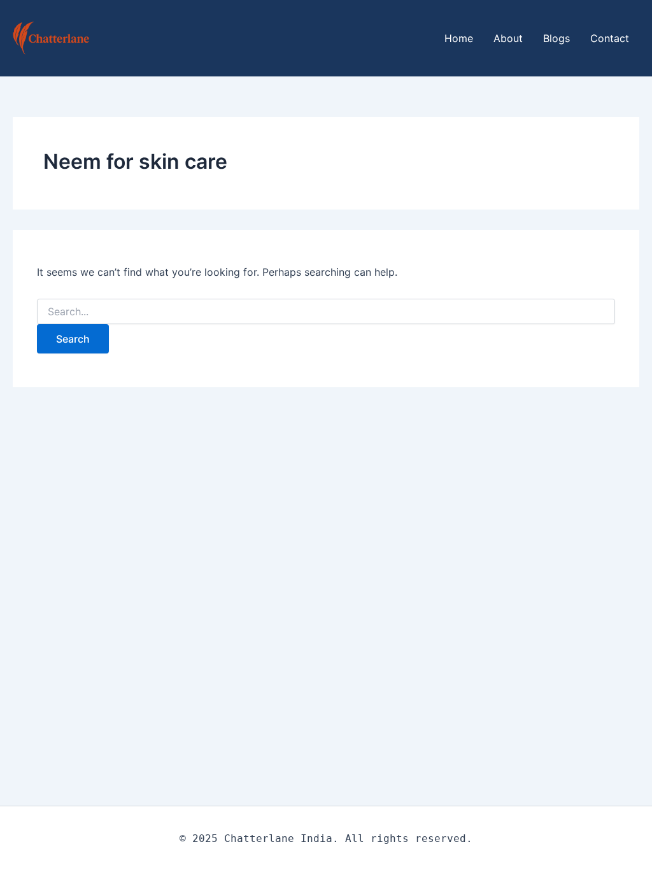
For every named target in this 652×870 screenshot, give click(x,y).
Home (458, 38)
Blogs (556, 38)
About (508, 38)
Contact (609, 38)
